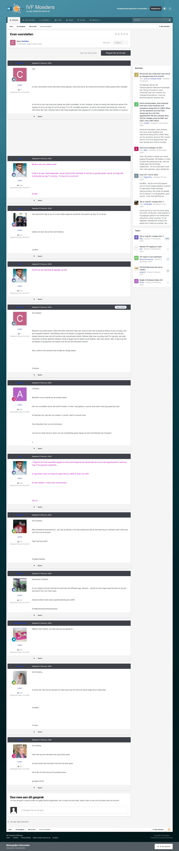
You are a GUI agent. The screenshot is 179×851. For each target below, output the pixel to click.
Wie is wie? (37, 44)
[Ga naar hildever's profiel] (20, 585)
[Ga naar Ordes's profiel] (136, 281)
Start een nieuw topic (88, 53)
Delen (107, 43)
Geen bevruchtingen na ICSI (151, 148)
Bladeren (95, 20)
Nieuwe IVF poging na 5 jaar (151, 247)
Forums (15, 20)
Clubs (59, 20)
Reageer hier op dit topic (116, 53)
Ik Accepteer (164, 846)
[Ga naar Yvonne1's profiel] (20, 677)
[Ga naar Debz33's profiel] (20, 526)
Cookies (55, 838)
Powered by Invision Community (162, 838)
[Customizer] (165, 8)
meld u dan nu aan (87, 800)
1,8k (20, 235)
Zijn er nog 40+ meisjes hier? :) (152, 202)
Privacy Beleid (26, 838)
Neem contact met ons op (41, 838)
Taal (8, 838)
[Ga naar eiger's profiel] (20, 219)
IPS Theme (10, 835)
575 (20, 542)
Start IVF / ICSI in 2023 (149, 175)
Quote (40, 116)
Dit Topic (161, 20)
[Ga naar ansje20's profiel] (136, 268)
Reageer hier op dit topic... (34, 810)
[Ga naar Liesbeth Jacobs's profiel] (20, 634)
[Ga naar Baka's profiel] (136, 149)
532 (20, 693)
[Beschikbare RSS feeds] (169, 829)
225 (20, 409)
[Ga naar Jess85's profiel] (136, 104)
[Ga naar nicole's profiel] (20, 751)
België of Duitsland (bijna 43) (151, 280)
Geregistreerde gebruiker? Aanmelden (132, 9)
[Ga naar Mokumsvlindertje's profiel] (136, 258)
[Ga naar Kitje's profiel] (136, 237)
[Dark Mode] (170, 8)
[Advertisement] (52, 139)
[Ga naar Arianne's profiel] (20, 394)
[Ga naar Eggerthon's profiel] (136, 176)
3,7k (20, 600)
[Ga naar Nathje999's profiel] (136, 203)
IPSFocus (19, 835)
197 (20, 766)
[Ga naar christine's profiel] (12, 42)
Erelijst (82, 20)
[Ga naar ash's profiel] (136, 248)
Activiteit (45, 20)
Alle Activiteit (30, 20)
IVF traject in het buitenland (151, 257)
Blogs (70, 20)
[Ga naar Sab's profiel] (20, 170)
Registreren (155, 9)
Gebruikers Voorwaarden (15, 848)
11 (21, 90)
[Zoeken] (169, 20)
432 (20, 650)
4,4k (21, 185)
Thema (15, 838)
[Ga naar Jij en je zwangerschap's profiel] (136, 75)
